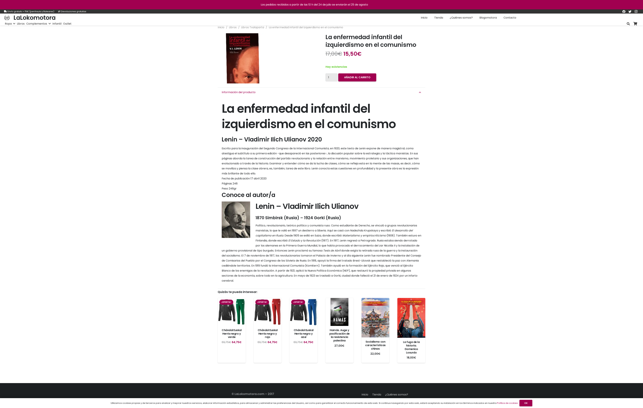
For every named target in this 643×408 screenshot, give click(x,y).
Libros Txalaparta (252, 27)
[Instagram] (636, 12)
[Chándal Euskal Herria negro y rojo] (268, 312)
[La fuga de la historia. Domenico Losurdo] (411, 318)
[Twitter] (630, 12)
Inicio (221, 27)
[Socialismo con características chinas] (375, 317)
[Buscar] (628, 24)
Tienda (376, 394)
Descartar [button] (375, 5)
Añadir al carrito (357, 77)
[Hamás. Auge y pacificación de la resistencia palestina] (339, 312)
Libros (233, 27)
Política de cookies (507, 403)
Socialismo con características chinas (375, 345)
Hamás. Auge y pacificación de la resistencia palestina (339, 335)
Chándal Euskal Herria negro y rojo (267, 333)
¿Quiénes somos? (396, 394)
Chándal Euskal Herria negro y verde (231, 333)
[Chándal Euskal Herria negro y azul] (303, 312)
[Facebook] (624, 12)
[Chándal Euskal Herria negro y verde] (232, 312)
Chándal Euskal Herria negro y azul (303, 333)
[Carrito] (635, 24)
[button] (312, 38)
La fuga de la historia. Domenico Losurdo (411, 347)
